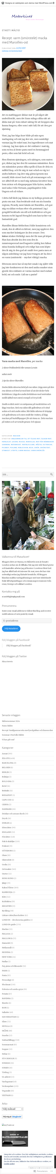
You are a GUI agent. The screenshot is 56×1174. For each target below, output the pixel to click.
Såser (4, 1022)
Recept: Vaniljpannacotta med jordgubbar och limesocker (27, 730)
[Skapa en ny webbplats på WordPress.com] (28, 3)
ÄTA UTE (6, 758)
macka (22, 442)
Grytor (5, 874)
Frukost (5, 846)
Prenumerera (9, 605)
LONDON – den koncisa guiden (16, 920)
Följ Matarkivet (11, 628)
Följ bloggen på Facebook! (16, 639)
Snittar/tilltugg (8, 1040)
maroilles (30, 442)
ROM (4, 1008)
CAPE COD (6, 800)
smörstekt (45, 448)
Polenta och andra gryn (12, 989)
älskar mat (46, 439)
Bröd (4, 786)
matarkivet (16, 444)
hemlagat (6, 442)
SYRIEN (5, 1068)
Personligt (6, 980)
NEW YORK (7, 957)
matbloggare (28, 444)
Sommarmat (7, 1045)
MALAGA (6, 934)
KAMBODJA (7, 892)
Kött (4, 897)
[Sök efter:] (28, 474)
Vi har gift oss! (8, 740)
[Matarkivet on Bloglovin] (12, 1118)
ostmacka (47, 444)
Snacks (5, 1035)
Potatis (5, 994)
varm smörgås (38, 450)
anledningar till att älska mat (25, 439)
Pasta (4, 975)
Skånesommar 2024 (11, 721)
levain (15, 442)
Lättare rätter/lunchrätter (13, 915)
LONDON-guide (9, 924)
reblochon (23, 448)
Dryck (4, 818)
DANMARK (7, 809)
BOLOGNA (6, 781)
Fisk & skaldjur (8, 841)
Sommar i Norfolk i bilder (13, 735)
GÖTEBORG (7, 851)
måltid (39, 444)
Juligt (4, 883)
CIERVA (5, 804)
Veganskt (6, 1091)
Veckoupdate (7, 1086)
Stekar (5, 1054)
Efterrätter (6, 827)
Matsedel (6, 943)
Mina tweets (7, 661)
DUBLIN (5, 823)
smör (36, 448)
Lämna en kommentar (12, 51)
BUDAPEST (7, 795)
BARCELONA (7, 763)
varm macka (24, 450)
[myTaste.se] (8, 1125)
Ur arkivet (6, 1077)
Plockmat (6, 985)
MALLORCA (7, 938)
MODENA (6, 952)
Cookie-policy (9, 1164)
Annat (5, 754)
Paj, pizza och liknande (12, 966)
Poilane (13, 448)
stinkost (6, 450)
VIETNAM (6, 1095)
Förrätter (6, 837)
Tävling (5, 1072)
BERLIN (5, 772)
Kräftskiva (6, 901)
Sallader (5, 1012)
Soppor (5, 1049)
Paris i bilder (7, 726)
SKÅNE (5, 1031)
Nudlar (5, 961)
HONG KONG (7, 878)
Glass (4, 855)
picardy (5, 448)
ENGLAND (6, 832)
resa (31, 448)
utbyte (14, 450)
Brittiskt (5, 791)
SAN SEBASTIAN (9, 1017)
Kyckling (6, 911)
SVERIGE (6, 1063)
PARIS (4, 971)
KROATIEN (7, 906)
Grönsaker (6, 869)
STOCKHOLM (8, 1058)
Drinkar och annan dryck (13, 814)
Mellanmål (6, 948)
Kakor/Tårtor (8, 888)
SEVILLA (6, 1026)
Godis (4, 865)
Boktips (5, 777)
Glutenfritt (6, 860)
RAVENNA (6, 998)
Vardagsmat (7, 1082)
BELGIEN (6, 767)
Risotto (5, 1003)
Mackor (16, 436)
